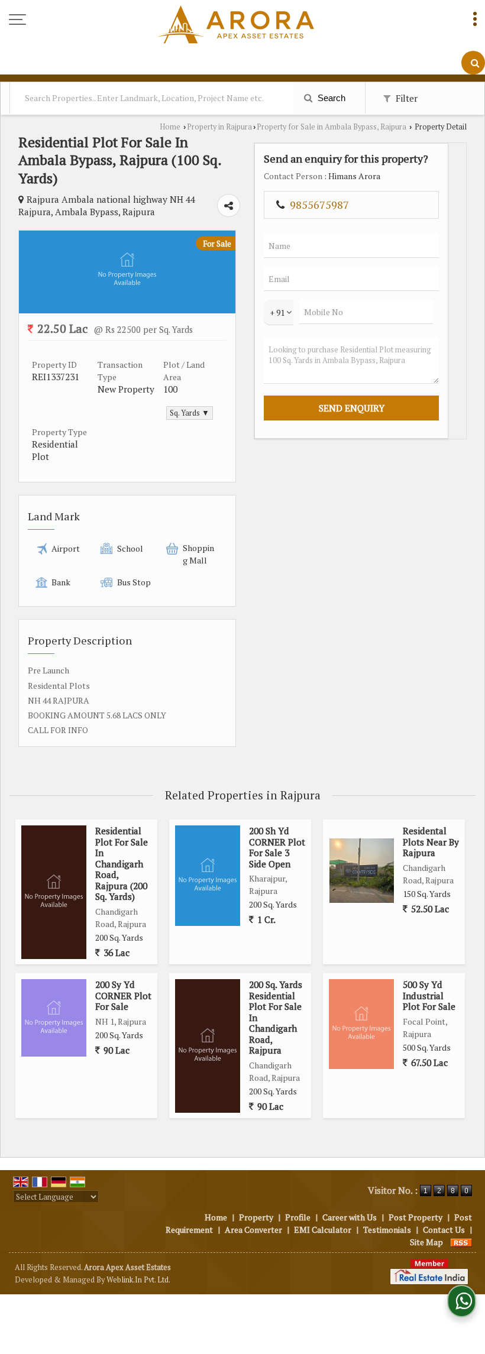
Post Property (415, 1217)
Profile (298, 1217)
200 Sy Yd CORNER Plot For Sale (123, 995)
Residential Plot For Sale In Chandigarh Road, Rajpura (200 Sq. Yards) (121, 863)
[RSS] (461, 1242)
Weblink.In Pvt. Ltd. (138, 1280)
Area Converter (253, 1229)
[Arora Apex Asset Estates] (235, 25)
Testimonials (387, 1229)
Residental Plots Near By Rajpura (431, 842)
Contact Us (444, 1229)
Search (330, 98)
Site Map (426, 1242)
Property (256, 1217)
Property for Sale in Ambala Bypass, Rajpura (331, 127)
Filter (405, 98)
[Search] (473, 62)
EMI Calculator (322, 1229)
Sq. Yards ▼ (189, 413)
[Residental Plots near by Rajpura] (361, 870)
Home (170, 127)
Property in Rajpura (219, 127)
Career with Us (349, 1217)
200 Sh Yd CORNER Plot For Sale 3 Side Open (277, 847)
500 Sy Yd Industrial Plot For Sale (429, 995)
